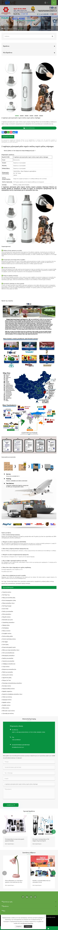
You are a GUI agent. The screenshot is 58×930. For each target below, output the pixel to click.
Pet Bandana (5, 628)
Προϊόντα (9, 28)
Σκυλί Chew (5, 609)
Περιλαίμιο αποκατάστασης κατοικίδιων (12, 683)
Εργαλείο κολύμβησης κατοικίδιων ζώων (12, 694)
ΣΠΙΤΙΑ (15, 28)
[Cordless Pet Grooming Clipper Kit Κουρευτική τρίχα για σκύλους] (43, 825)
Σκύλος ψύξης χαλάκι (7, 636)
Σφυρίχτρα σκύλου (6, 700)
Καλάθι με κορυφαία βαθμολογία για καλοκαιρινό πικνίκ (14, 881)
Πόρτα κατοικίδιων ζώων (8, 603)
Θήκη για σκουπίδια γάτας (8, 598)
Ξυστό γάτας (5, 645)
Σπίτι (5, 28)
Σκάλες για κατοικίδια (7, 611)
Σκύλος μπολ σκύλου (7, 675)
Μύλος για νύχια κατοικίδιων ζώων (10, 650)
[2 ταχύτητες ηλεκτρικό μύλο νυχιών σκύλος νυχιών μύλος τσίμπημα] (29, 87)
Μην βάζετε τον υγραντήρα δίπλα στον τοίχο (42, 881)
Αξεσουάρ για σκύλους (8, 714)
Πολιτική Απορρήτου (28, 923)
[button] (4, 831)
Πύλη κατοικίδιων (6, 614)
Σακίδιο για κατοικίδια (7, 658)
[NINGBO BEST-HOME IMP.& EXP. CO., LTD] (9, 2)
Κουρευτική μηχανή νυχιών (9, 647)
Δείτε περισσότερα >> (9, 844)
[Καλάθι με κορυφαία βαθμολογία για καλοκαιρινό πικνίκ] (15, 866)
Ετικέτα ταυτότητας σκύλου (9, 639)
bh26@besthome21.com (18, 747)
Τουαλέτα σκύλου (6, 592)
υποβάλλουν (11, 805)
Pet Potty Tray (6, 595)
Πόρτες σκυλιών (6, 631)
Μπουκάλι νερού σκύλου (8, 711)
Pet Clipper (20, 28)
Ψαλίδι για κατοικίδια (7, 672)
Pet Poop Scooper (6, 606)
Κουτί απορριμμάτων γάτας (9, 600)
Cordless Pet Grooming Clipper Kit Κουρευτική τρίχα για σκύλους (41, 840)
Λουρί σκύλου (5, 667)
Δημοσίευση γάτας (6, 678)
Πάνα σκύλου (5, 708)
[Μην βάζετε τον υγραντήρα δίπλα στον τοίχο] (43, 866)
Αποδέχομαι (28, 926)
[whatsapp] (35, 896)
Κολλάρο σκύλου (6, 686)
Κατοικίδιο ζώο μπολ (7, 620)
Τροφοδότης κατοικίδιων (8, 623)
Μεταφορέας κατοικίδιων (8, 656)
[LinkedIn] (26, 896)
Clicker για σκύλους (7, 697)
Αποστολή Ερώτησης (30, 128)
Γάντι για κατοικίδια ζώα (8, 653)
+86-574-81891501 (16, 740)
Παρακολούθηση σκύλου (8, 689)
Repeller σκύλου (6, 702)
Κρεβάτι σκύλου (6, 705)
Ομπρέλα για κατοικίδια (8, 661)
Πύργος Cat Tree (6, 680)
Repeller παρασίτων (7, 691)
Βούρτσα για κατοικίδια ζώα (9, 669)
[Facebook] (22, 896)
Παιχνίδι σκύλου (6, 617)
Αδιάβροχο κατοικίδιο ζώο (8, 664)
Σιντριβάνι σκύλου (6, 634)
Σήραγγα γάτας (6, 625)
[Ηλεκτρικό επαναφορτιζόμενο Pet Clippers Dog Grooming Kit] (15, 825)
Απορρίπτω (18, 926)
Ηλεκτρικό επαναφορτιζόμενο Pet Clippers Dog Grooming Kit (13, 840)
